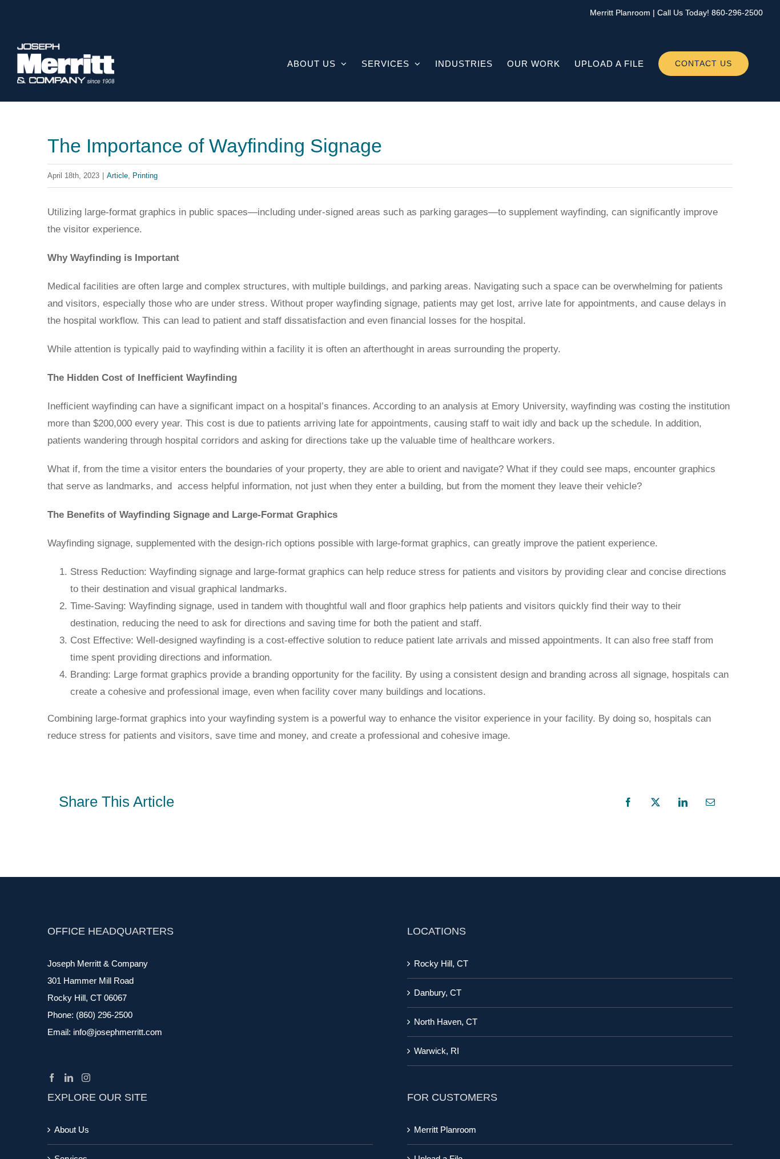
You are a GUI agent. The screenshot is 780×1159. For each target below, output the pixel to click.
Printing (145, 175)
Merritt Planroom (620, 12)
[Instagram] (86, 1077)
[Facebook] (51, 1077)
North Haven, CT (445, 1022)
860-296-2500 (737, 12)
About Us (71, 1129)
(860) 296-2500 (104, 1015)
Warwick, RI (436, 1051)
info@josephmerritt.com (117, 1032)
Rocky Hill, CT (441, 963)
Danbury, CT (437, 992)
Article (117, 175)
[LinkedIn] (69, 1077)
